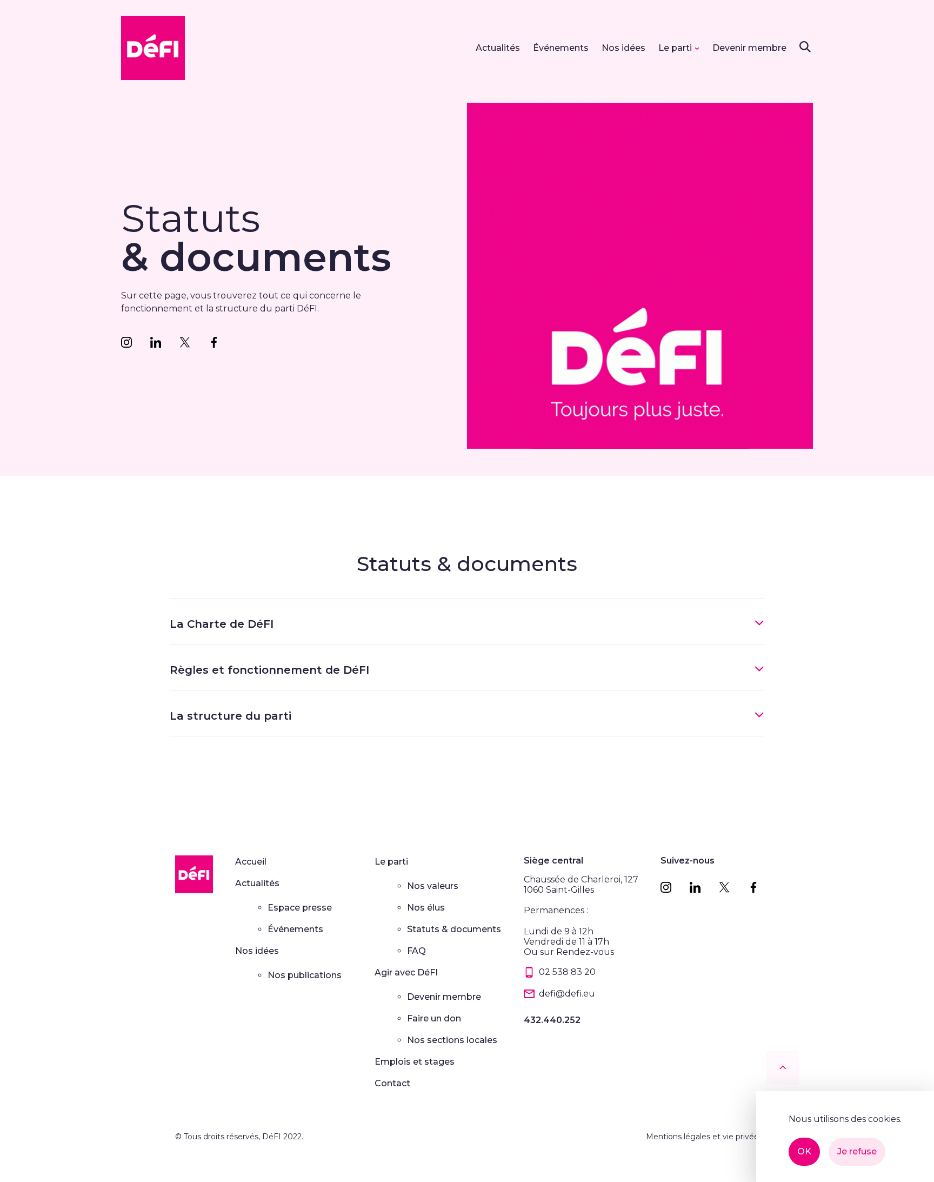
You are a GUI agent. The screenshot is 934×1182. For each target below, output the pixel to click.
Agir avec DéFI (406, 972)
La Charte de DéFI (221, 623)
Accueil (250, 861)
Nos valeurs (432, 886)
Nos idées (623, 48)
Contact (392, 1083)
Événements (561, 48)
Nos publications (305, 975)
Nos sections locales (452, 1040)
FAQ (416, 951)
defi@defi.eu (567, 993)
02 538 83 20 (567, 972)
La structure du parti (230, 715)
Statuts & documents (454, 929)
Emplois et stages (415, 1062)
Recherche (805, 46)
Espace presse (300, 907)
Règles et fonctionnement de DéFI (269, 669)
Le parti (675, 48)
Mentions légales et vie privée (702, 1136)
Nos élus (426, 907)
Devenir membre (749, 48)
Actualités (498, 48)
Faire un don (434, 1018)
